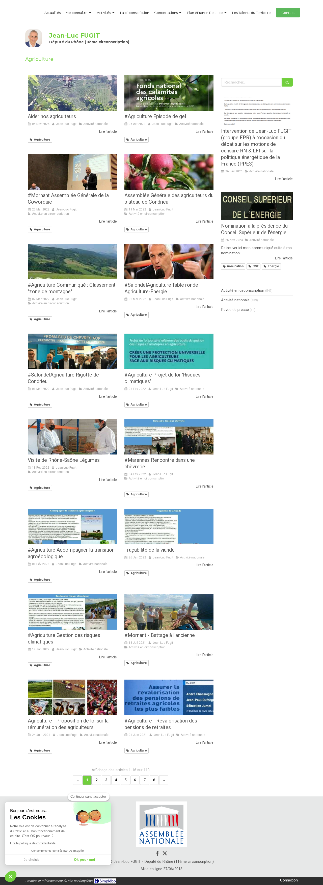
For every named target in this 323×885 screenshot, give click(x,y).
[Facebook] (157, 854)
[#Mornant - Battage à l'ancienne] (168, 612)
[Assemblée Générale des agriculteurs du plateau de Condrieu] (168, 172)
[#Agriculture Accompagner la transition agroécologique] (72, 526)
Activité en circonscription (242, 290)
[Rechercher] (287, 82)
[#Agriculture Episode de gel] (168, 93)
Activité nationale (235, 300)
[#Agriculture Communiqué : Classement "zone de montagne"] (72, 261)
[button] (11, 876)
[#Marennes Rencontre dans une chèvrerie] (168, 436)
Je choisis (31, 859)
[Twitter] (164, 854)
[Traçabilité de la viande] (168, 526)
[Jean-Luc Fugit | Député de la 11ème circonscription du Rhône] (33, 38)
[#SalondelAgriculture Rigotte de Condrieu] (72, 351)
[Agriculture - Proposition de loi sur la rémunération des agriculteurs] (72, 697)
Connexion (289, 880)
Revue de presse (235, 309)
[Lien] (161, 824)
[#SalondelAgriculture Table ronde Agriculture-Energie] (168, 261)
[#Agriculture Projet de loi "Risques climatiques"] (168, 351)
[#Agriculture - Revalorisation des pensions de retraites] (168, 697)
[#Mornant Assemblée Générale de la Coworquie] (72, 172)
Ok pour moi (84, 859)
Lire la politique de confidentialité (33, 843)
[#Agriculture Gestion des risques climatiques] (72, 612)
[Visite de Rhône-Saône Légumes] (72, 436)
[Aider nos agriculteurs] (72, 93)
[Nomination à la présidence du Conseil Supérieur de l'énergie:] (257, 206)
